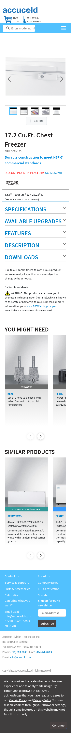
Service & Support (17, 582)
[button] (63, 28)
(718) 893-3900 (18, 652)
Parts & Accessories (17, 589)
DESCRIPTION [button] (22, 245)
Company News (48, 582)
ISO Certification (49, 589)
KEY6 (10, 394)
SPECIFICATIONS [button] (25, 209)
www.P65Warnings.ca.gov (41, 306)
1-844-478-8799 (43, 652)
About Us (44, 576)
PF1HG (60, 394)
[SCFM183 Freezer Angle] (24, 111)
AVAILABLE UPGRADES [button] (33, 221)
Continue (58, 725)
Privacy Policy (42, 700)
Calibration (12, 595)
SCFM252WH (53, 173)
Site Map (43, 595)
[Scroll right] (40, 436)
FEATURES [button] (18, 233)
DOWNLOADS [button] (21, 257)
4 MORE (38, 121)
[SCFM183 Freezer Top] (35, 111)
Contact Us (12, 576)
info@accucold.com (18, 616)
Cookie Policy (18, 700)
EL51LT (60, 516)
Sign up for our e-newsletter (49, 603)
